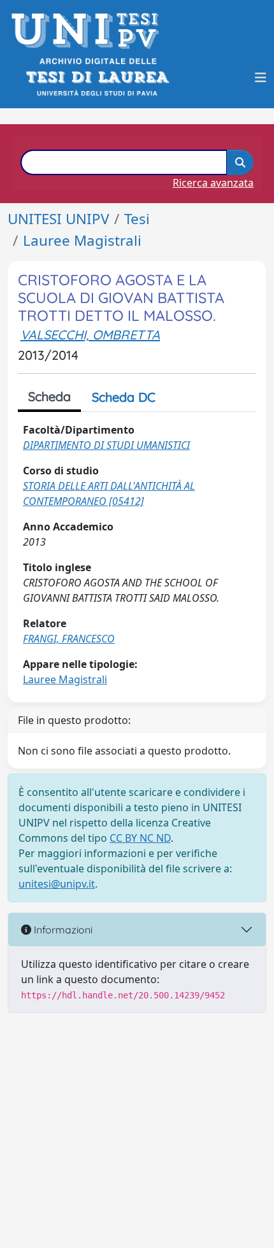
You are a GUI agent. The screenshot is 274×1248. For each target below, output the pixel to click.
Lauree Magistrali (82, 240)
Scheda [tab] (49, 396)
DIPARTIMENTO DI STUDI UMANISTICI (106, 445)
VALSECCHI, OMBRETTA (90, 335)
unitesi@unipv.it (56, 884)
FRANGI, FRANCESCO (69, 639)
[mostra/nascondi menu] (260, 77)
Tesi (137, 219)
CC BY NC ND (140, 838)
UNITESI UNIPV (58, 219)
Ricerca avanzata (213, 183)
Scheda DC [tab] (123, 397)
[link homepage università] (96, 77)
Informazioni (61, 929)
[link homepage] (89, 31)
